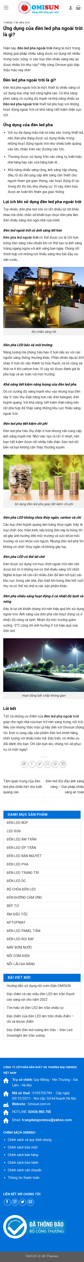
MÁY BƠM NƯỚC (19, 947)
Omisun (68, 727)
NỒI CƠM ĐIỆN (18, 956)
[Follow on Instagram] (15, 1202)
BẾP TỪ (13, 906)
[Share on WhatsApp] (24, 764)
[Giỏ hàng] (78, 7)
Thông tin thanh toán (23, 1178)
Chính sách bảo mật (23, 1147)
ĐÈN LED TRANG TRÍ (23, 873)
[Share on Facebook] (32, 764)
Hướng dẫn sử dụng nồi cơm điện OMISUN (39, 986)
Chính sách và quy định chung (29, 1140)
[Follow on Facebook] (7, 1202)
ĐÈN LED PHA (17, 864)
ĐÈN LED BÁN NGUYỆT (24, 856)
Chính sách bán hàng (23, 1155)
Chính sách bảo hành (23, 1163)
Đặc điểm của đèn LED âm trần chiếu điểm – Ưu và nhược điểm (40, 1019)
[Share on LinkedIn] (63, 764)
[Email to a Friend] (47, 764)
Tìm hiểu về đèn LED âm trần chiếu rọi (35, 1008)
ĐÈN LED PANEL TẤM (23, 931)
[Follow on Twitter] (22, 1202)
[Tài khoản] (70, 7)
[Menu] (6, 7)
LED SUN (13, 831)
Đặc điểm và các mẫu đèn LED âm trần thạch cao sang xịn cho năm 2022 (41, 997)
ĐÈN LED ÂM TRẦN (21, 839)
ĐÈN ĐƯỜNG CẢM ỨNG (24, 897)
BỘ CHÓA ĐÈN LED (21, 889)
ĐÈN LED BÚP (17, 823)
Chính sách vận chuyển (24, 1170)
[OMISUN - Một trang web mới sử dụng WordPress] (38, 7)
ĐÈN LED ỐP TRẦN (21, 848)
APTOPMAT (16, 922)
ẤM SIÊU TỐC (17, 914)
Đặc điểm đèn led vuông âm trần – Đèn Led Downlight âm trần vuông (39, 1033)
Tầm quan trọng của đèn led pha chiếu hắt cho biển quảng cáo (22, 786)
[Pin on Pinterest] (55, 764)
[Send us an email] (30, 1202)
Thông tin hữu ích (16, 22)
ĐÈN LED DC (16, 881)
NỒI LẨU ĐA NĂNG (21, 964)
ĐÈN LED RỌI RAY (20, 939)
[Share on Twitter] (39, 764)
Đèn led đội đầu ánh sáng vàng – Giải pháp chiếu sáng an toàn (65, 786)
